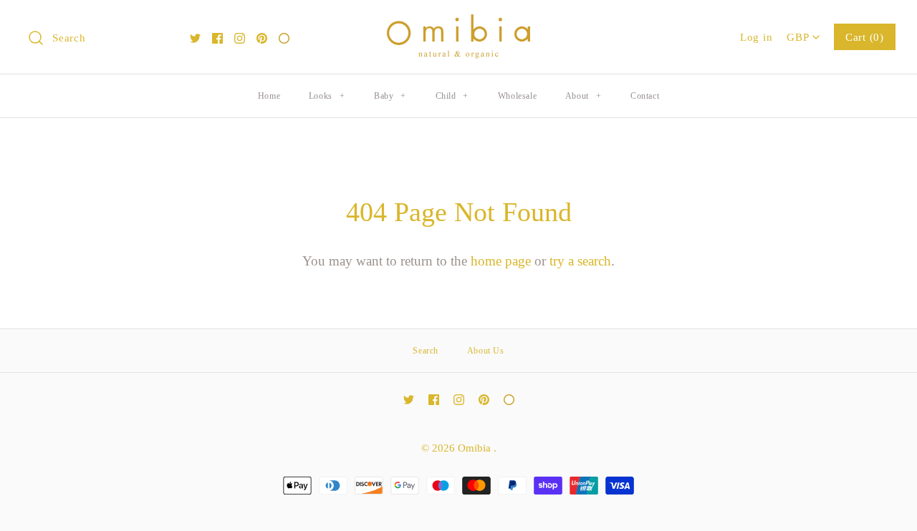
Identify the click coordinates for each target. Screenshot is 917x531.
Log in (756, 37)
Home (269, 96)
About (583, 96)
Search (425, 351)
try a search (580, 260)
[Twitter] (195, 38)
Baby (390, 96)
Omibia (476, 448)
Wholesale (517, 96)
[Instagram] (239, 38)
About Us (485, 351)
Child (452, 96)
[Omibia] (458, 24)
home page (501, 260)
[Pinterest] (261, 38)
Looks (327, 96)
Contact (644, 96)
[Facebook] (217, 38)
